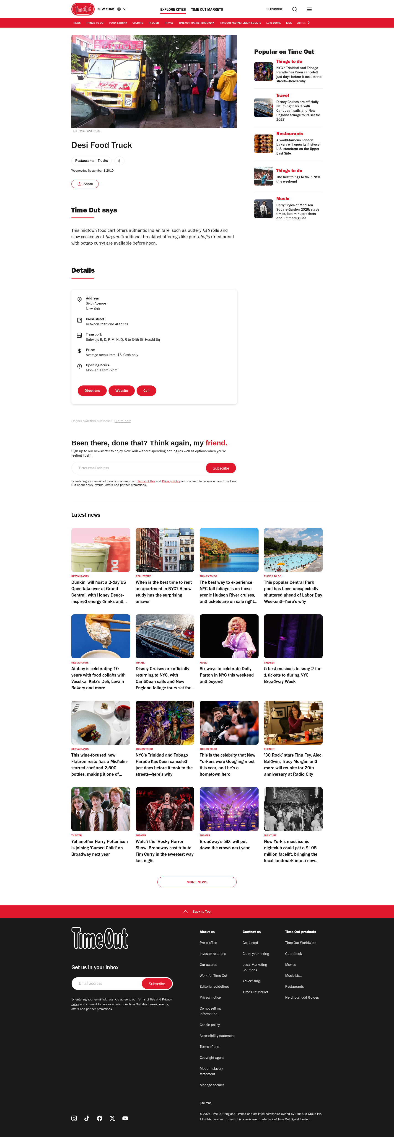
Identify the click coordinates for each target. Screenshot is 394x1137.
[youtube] (125, 1118)
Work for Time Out (213, 976)
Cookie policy (210, 1025)
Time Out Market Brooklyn (197, 23)
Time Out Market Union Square (240, 23)
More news (197, 882)
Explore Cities (173, 10)
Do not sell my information (210, 1011)
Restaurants (294, 987)
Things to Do (95, 23)
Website (121, 391)
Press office (208, 943)
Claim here (122, 421)
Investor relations (213, 954)
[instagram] (74, 1118)
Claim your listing (256, 954)
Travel (168, 23)
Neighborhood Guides (302, 998)
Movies (290, 965)
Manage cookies (212, 1085)
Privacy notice (210, 998)
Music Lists (293, 976)
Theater (153, 23)
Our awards (208, 965)
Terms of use (209, 1047)
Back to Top (201, 912)
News (77, 23)
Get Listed (250, 943)
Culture (137, 23)
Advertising (251, 981)
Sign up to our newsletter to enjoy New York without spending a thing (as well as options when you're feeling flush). (148, 454)
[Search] (295, 9)
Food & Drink (118, 23)
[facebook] (99, 1118)
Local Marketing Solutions (255, 967)
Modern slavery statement (211, 1071)
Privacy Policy (171, 481)
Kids (289, 23)
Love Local (273, 23)
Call (146, 391)
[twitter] (112, 1118)
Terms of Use (146, 481)
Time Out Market (255, 992)
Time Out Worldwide (300, 943)
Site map (205, 1103)
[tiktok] (87, 1118)
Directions (92, 391)
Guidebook (293, 954)
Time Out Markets (207, 10)
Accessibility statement (217, 1036)
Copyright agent (212, 1058)
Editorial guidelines (214, 987)
